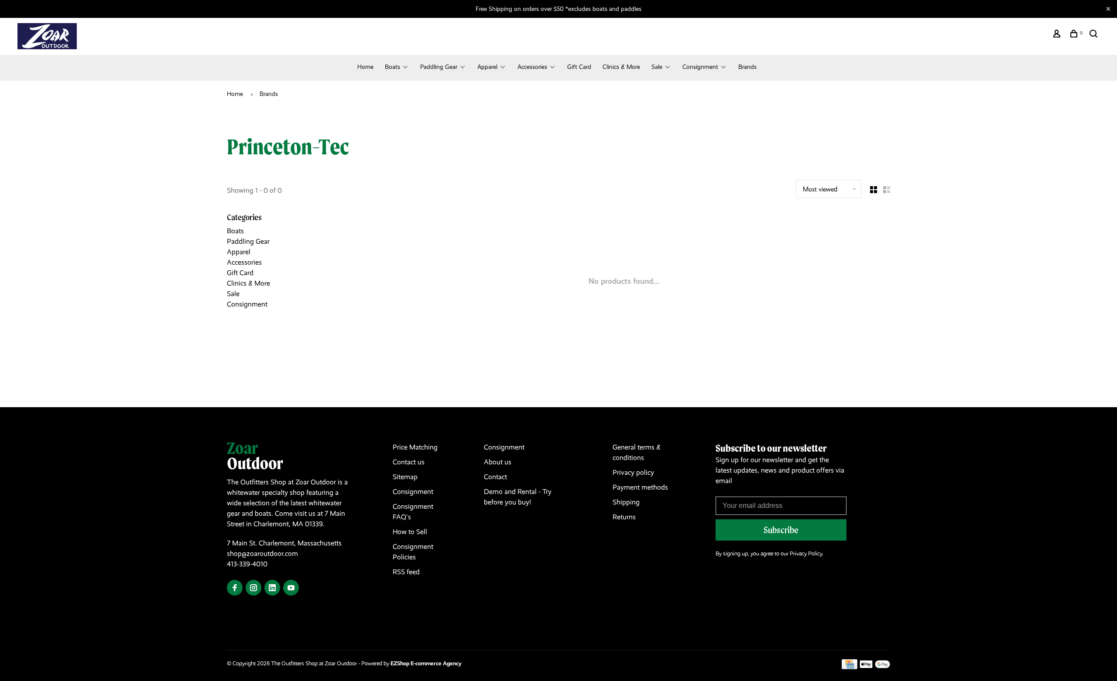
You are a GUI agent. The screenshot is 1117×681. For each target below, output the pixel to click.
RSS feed (406, 572)
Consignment (700, 66)
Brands (747, 66)
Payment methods (640, 487)
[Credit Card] (849, 667)
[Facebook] (235, 588)
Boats (392, 66)
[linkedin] (272, 588)
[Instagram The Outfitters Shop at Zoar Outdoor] (253, 588)
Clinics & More (621, 66)
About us (497, 462)
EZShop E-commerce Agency (426, 663)
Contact (495, 477)
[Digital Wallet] (875, 667)
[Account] (1058, 34)
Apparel (487, 66)
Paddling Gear (438, 66)
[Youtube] (291, 588)
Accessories (532, 66)
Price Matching (415, 447)
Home (365, 66)
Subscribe (781, 529)
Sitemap (405, 477)
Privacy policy (633, 472)
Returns (624, 517)
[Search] (1095, 34)
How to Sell (410, 532)
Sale (656, 66)
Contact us (409, 462)
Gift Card (579, 66)
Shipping (626, 502)
